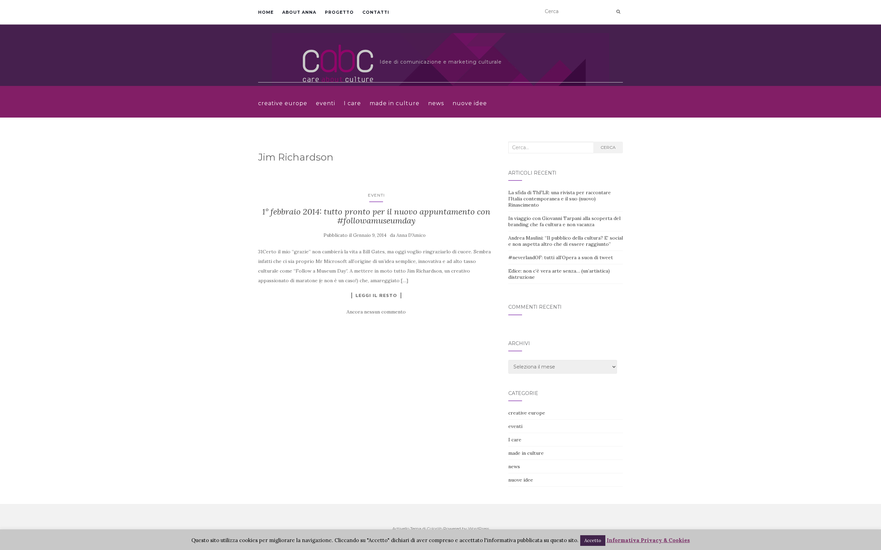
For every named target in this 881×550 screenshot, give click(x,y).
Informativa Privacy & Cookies (648, 540)
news (436, 103)
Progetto (339, 12)
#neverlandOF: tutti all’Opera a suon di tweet (560, 257)
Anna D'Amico (411, 235)
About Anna (299, 12)
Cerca (608, 147)
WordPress (478, 528)
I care (352, 103)
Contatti (375, 12)
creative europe (282, 103)
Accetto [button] (592, 540)
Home (266, 12)
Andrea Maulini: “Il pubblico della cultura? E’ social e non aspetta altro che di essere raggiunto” (565, 241)
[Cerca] (618, 12)
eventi (325, 103)
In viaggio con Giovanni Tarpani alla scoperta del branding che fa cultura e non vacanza (564, 221)
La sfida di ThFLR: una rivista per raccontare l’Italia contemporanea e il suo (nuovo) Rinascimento (559, 198)
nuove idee (470, 103)
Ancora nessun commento (376, 312)
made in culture (395, 103)
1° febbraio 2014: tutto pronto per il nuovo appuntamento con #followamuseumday (376, 216)
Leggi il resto (376, 295)
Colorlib (434, 528)
